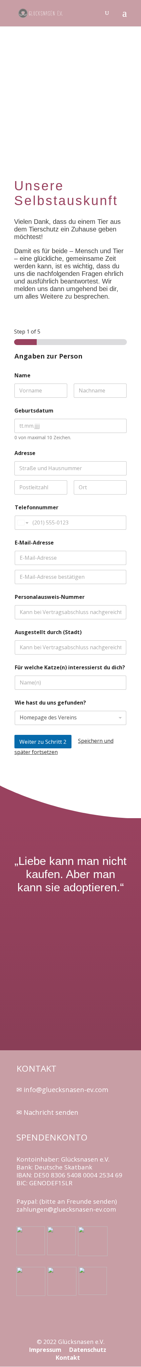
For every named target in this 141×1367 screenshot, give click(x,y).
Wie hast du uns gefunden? (50, 703)
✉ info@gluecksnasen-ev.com (62, 1089)
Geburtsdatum (33, 411)
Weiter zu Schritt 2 (43, 741)
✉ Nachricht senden (47, 1112)
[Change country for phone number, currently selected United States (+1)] (22, 523)
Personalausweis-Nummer (50, 597)
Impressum (46, 1350)
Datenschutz (87, 1350)
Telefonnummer (36, 507)
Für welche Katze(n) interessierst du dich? (70, 667)
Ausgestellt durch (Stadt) (48, 632)
